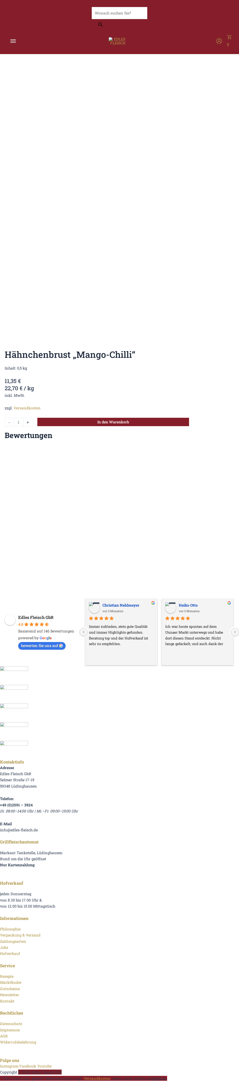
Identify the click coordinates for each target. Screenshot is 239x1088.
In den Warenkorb (113, 421)
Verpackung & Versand (20, 935)
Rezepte (7, 976)
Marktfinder (11, 982)
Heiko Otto (188, 605)
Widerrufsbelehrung (18, 1042)
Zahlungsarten (13, 941)
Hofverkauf (10, 953)
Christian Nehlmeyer (120, 605)
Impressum (10, 1029)
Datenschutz (11, 1023)
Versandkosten (27, 407)
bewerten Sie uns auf (39, 645)
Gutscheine (10, 988)
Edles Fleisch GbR (35, 617)
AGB (3, 1035)
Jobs (4, 947)
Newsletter (9, 994)
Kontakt (7, 1000)
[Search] (100, 24)
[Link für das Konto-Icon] (219, 41)
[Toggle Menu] (13, 41)
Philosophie (10, 928)
